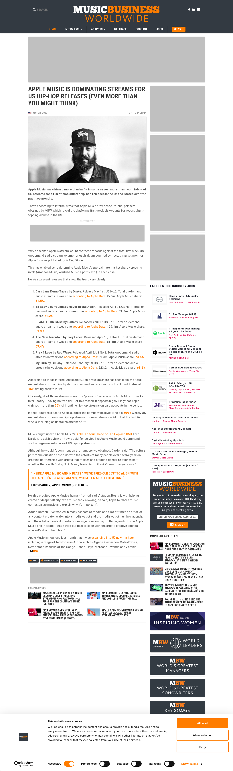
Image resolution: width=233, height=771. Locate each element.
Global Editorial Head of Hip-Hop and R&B (104, 434)
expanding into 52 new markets (112, 537)
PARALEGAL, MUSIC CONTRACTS (181, 385)
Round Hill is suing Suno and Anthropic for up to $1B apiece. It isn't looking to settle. (184, 602)
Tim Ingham (139, 112)
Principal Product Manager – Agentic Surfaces (185, 330)
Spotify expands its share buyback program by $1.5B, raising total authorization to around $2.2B (184, 589)
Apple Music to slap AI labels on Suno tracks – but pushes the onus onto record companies (185, 546)
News (52, 29)
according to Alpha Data (88, 296)
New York (174, 335)
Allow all (202, 723)
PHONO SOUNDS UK (179, 358)
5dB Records (169, 432)
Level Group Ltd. (190, 317)
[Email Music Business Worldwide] (198, 9)
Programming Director (182, 401)
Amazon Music (47, 272)
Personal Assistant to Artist (185, 367)
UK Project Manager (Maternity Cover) (175, 417)
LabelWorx (168, 472)
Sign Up (179, 524)
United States (51, 560)
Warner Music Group (162, 457)
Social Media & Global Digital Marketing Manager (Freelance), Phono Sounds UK (185, 350)
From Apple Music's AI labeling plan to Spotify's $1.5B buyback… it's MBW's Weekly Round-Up (183, 559)
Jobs (159, 29)
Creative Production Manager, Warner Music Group (174, 453)
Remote (156, 472)
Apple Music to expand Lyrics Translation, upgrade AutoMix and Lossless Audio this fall (121, 596)
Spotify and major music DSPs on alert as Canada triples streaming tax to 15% (122, 612)
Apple (53, 251)
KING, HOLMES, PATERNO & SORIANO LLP (185, 390)
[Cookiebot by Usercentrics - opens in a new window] (24, 764)
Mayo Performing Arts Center (184, 408)
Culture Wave (175, 443)
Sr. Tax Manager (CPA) (182, 314)
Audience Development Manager (171, 428)
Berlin (172, 371)
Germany (181, 371)
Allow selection (202, 735)
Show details (189, 763)
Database (120, 29)
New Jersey (188, 405)
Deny (202, 747)
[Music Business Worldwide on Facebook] (189, 9)
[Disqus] (87, 670)
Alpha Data (35, 260)
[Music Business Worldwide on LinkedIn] (194, 9)
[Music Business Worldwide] (116, 14)
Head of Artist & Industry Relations (183, 297)
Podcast (141, 29)
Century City (175, 389)
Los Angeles (158, 443)
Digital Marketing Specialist (168, 440)
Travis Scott (88, 464)
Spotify (85, 272)
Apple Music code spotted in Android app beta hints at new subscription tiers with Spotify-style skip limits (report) (63, 614)
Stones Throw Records (174, 421)
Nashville (174, 317)
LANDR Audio (193, 302)
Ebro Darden (89, 560)
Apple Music (37, 189)
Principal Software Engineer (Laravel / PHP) (175, 467)
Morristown (175, 405)
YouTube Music (69, 272)
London (155, 421)
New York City (176, 302)
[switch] (104, 764)
